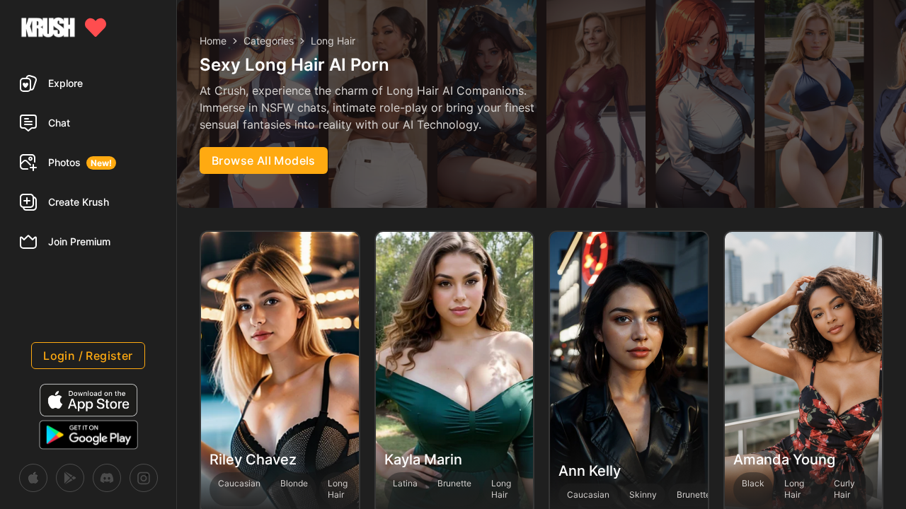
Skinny (643, 494)
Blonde (294, 483)
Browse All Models (264, 160)
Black (753, 483)
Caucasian (239, 483)
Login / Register (87, 356)
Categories (268, 41)
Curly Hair (844, 489)
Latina (405, 483)
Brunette (454, 483)
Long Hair (338, 489)
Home (213, 41)
